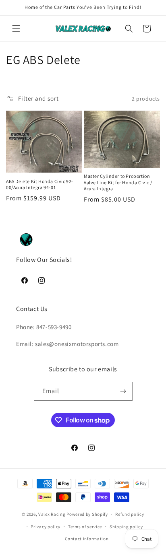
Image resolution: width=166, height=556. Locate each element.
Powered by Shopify (87, 514)
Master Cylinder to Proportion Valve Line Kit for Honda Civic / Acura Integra (118, 182)
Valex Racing (51, 514)
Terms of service (85, 526)
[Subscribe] (123, 391)
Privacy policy (45, 526)
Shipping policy (126, 526)
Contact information (86, 539)
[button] (16, 28)
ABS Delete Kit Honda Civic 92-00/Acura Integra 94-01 (39, 184)
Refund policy (129, 514)
